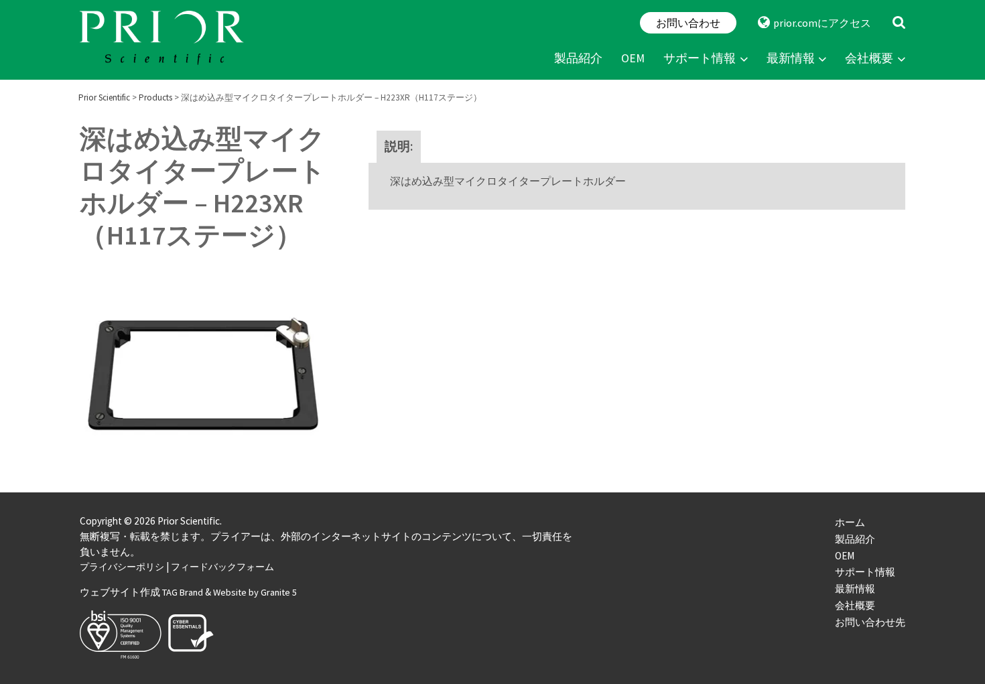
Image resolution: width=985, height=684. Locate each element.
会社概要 (869, 58)
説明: (399, 146)
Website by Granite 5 (255, 592)
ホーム (850, 522)
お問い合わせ (688, 22)
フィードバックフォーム (222, 567)
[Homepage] (163, 40)
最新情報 (791, 58)
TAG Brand (182, 592)
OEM (633, 58)
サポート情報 (699, 58)
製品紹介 (578, 58)
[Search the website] (899, 23)
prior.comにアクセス (822, 22)
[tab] (399, 147)
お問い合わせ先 (870, 622)
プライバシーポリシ (122, 567)
